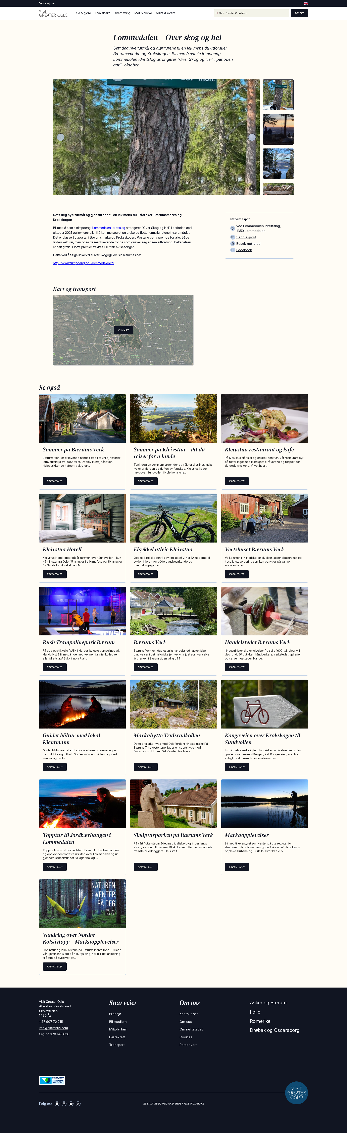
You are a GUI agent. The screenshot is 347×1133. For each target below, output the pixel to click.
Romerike (260, 1021)
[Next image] (252, 137)
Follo (255, 1012)
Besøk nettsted (248, 244)
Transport (117, 1045)
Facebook (244, 250)
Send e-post (246, 237)
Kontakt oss (189, 1014)
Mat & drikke (143, 13)
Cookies (186, 1037)
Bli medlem (118, 1022)
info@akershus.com (53, 1028)
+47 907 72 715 (51, 1022)
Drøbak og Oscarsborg (275, 1030)
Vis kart (123, 330)
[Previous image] (60, 137)
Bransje (115, 1014)
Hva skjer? (102, 13)
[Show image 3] (278, 164)
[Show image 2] (278, 129)
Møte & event (165, 13)
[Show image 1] (278, 95)
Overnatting (122, 13)
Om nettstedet (191, 1029)
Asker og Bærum (268, 1003)
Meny (299, 13)
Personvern (189, 1045)
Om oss (186, 1022)
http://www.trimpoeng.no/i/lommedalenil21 (83, 263)
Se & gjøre (83, 13)
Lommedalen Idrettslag (108, 228)
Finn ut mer (54, 481)
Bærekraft (117, 1037)
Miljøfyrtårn (118, 1029)
